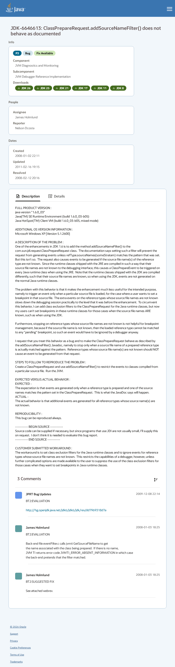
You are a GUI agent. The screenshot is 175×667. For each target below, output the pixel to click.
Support (14, 633)
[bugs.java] (16, 7)
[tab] (28, 196)
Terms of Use (17, 654)
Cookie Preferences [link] (20, 647)
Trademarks (16, 661)
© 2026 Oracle (18, 626)
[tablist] (87, 196)
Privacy (14, 640)
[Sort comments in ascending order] (156, 480)
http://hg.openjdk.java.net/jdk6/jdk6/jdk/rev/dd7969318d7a (66, 510)
